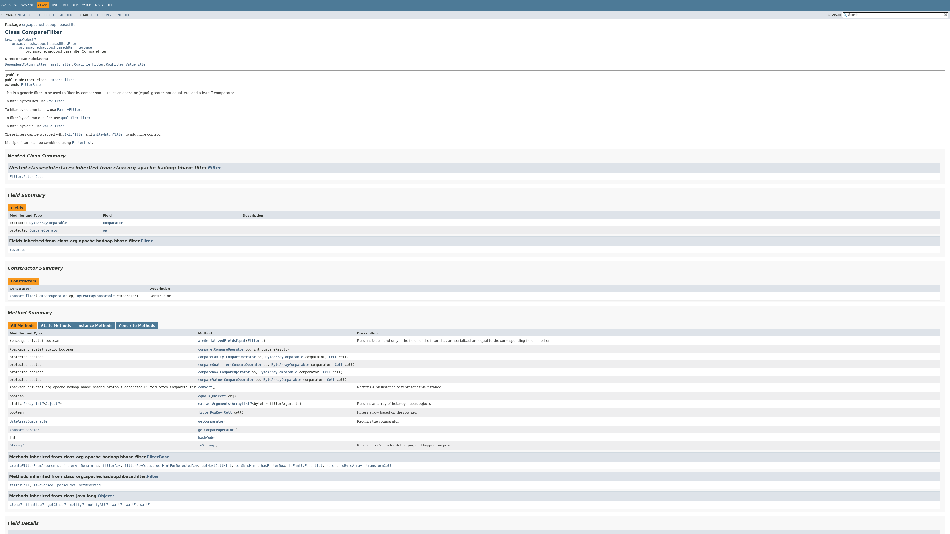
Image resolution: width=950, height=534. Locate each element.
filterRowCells (138, 465)
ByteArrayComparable (48, 223)
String (16, 445)
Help (110, 5)
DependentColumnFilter (26, 64)
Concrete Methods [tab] (137, 326)
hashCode (206, 438)
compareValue (210, 380)
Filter (214, 167)
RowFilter (115, 64)
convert (205, 387)
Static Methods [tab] (56, 326)
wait (116, 505)
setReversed (90, 485)
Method (65, 15)
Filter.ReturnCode (26, 176)
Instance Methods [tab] (94, 326)
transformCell (379, 465)
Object (218, 396)
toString (206, 445)
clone (15, 505)
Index (99, 5)
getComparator (211, 421)
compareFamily (211, 357)
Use (55, 5)
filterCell (19, 485)
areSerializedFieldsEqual (222, 341)
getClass (56, 505)
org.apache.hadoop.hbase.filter (49, 25)
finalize (34, 505)
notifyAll (97, 505)
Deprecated (81, 5)
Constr (50, 15)
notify (76, 505)
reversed (17, 250)
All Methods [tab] (22, 326)
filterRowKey (210, 412)
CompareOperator (44, 230)
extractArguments (214, 404)
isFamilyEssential (305, 465)
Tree (65, 5)
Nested (24, 15)
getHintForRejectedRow (177, 465)
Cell (333, 357)
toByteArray (351, 465)
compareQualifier (214, 365)
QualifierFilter (89, 64)
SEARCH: (834, 15)
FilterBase (31, 85)
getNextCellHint (216, 465)
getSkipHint (246, 465)
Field (37, 15)
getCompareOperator (216, 430)
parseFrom (66, 485)
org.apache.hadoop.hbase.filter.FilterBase (55, 47)
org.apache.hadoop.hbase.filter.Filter (44, 43)
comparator (113, 223)
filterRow (111, 465)
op (105, 230)
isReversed (43, 485)
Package (27, 5)
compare (205, 349)
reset (331, 465)
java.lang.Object (19, 40)
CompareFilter (61, 80)
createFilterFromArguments (34, 465)
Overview (9, 5)
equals (204, 396)
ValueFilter (136, 64)
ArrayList (32, 404)
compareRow (208, 372)
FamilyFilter (60, 64)
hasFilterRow (273, 465)
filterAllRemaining (81, 465)
